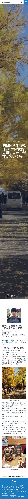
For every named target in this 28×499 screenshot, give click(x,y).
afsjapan (13, 295)
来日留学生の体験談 (12, 141)
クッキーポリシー (15, 488)
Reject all (13, 496)
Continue (5, 496)
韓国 (19, 141)
